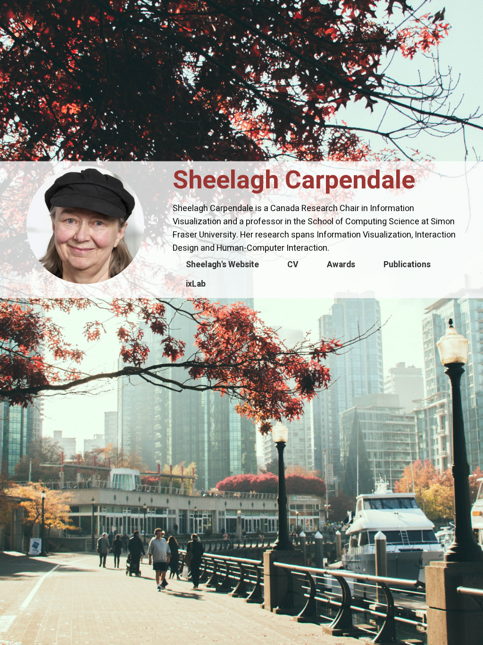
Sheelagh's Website (222, 265)
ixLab (196, 284)
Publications (407, 265)
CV (293, 265)
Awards (341, 265)
